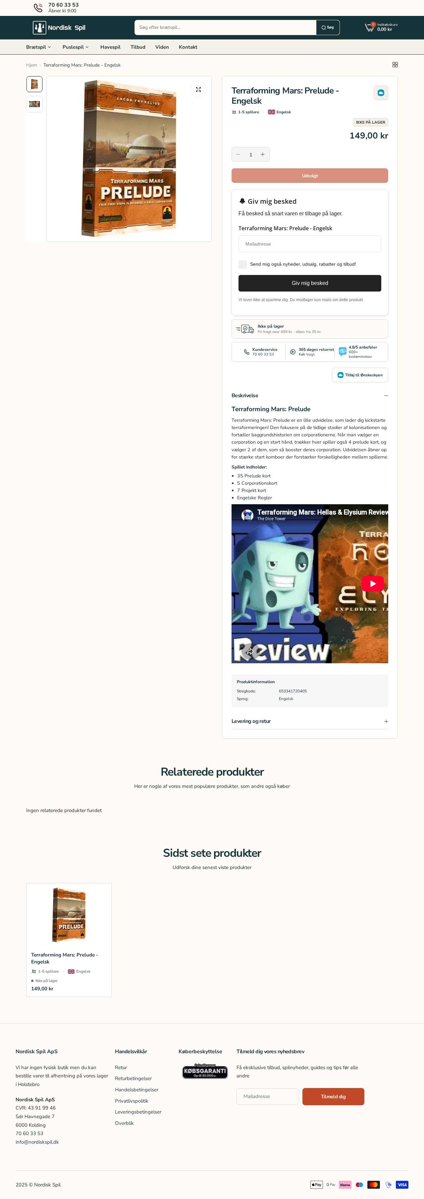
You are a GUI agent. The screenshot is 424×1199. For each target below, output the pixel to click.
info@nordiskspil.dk (37, 1142)
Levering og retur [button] (251, 721)
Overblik (124, 1123)
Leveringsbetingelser (138, 1112)
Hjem (31, 65)
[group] (129, 159)
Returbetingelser (133, 1078)
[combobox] (225, 27)
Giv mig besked (310, 283)
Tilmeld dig (333, 1096)
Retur (121, 1067)
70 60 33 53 (29, 1133)
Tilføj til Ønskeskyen (364, 375)
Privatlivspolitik (131, 1101)
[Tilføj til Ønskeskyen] (381, 92)
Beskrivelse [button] (245, 395)
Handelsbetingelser (136, 1089)
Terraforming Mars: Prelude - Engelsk (64, 958)
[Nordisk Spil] (59, 27)
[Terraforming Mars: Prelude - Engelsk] (68, 915)
